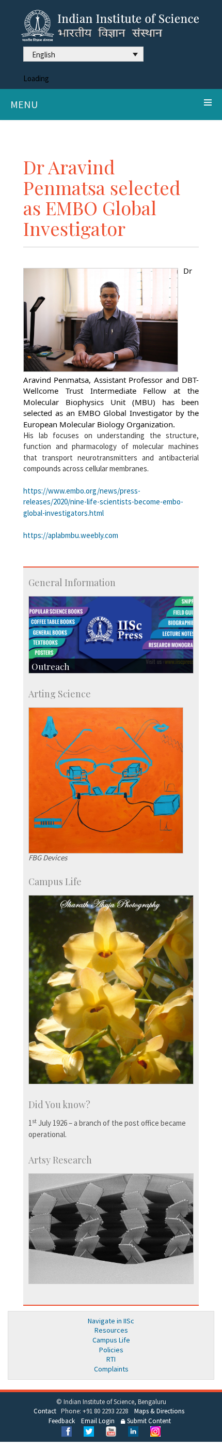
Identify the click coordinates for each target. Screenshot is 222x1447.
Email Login (98, 1420)
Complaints (111, 1369)
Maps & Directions (159, 1411)
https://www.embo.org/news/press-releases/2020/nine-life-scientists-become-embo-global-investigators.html (103, 502)
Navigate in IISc (111, 1320)
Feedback (62, 1420)
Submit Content (148, 1420)
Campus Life (111, 1340)
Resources (111, 1330)
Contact (45, 1411)
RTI (111, 1359)
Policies (111, 1349)
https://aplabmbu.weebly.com (70, 535)
